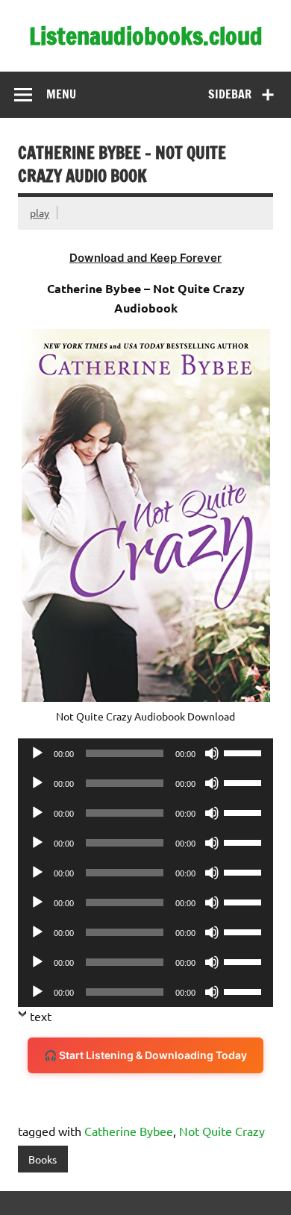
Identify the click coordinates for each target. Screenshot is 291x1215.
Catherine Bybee (128, 1130)
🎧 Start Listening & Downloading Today (145, 1055)
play (39, 212)
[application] (145, 753)
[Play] (37, 753)
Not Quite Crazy (222, 1130)
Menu (61, 94)
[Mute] (211, 753)
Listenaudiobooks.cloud (146, 36)
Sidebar (229, 94)
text (40, 1015)
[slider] (245, 751)
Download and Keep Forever (145, 258)
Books (42, 1159)
